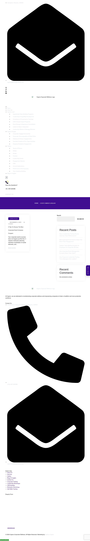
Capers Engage (11, 131)
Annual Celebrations (18, 166)
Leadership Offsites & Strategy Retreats (24, 129)
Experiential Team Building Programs (23, 114)
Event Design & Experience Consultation (24, 124)
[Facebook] (6, 467)
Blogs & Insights (11, 173)
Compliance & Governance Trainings (23, 119)
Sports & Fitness (17, 148)
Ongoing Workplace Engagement (22, 144)
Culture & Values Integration (20, 127)
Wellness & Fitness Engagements (22, 139)
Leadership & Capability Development (23, 116)
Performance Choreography (20, 168)
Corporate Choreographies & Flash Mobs (24, 136)
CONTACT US (9, 194)
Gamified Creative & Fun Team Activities (24, 141)
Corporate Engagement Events (21, 133)
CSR (14, 163)
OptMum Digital (49, 534)
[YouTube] (8, 467)
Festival (15, 156)
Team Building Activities (19, 171)
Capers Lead (10, 112)
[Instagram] (7, 467)
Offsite (15, 151)
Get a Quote (88, 270)
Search (59, 215)
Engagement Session (19, 161)
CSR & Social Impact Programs (21, 121)
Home (9, 108)
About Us (9, 110)
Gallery (9, 146)
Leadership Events (18, 158)
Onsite (15, 153)
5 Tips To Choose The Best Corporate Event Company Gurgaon (15, 230)
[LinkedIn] (9, 467)
